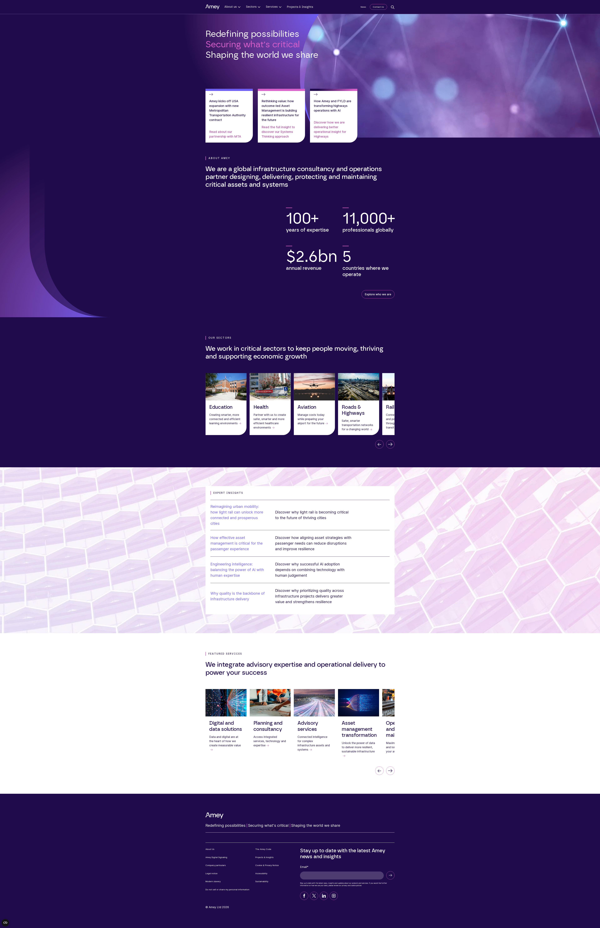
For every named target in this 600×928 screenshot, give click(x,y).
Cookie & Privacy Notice (267, 865)
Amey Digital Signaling (216, 857)
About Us (209, 849)
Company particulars (215, 865)
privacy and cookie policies (352, 885)
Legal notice (211, 873)
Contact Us (378, 7)
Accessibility (261, 873)
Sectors (251, 6)
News (363, 7)
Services (272, 6)
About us (230, 6)
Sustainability (261, 881)
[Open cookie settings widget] (5, 922)
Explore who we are (378, 294)
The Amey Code (263, 849)
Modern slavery (213, 881)
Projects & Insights (300, 7)
